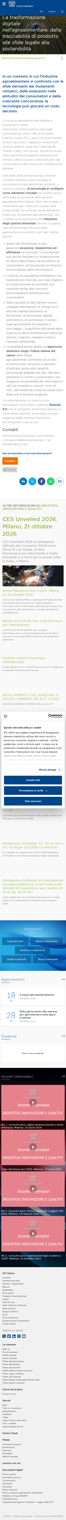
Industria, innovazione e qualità (30, 507)
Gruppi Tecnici (9, 1324)
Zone (4, 1315)
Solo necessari (33, 801)
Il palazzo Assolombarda (14, 1296)
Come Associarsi (12, 1389)
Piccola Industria (10, 1318)
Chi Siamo (8, 1273)
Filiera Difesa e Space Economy (17, 1371)
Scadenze (9, 1036)
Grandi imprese (9, 1358)
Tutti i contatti (9, 1423)
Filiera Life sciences (11, 1377)
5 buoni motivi (9, 1394)
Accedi (51, 12)
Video (5, 1417)
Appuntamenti (13, 979)
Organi (5, 1299)
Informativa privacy (11, 1477)
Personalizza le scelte (31, 790)
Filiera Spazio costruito (13, 1383)
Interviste (6, 1450)
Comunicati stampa (11, 1444)
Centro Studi (10, 1433)
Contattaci (10, 461)
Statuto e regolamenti (12, 1284)
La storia (6, 1277)
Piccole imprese (9, 1352)
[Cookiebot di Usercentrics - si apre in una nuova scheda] (48, 716)
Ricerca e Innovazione (48, 959)
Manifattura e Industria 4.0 (32, 950)
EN (41, 11)
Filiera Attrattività (10, 1364)
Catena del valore (15, 941)
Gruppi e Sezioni (10, 1311)
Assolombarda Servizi (12, 1427)
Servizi (6, 1400)
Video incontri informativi (14, 1420)
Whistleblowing (9, 1499)
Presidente (7, 1453)
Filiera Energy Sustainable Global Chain (21, 1380)
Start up (6, 1349)
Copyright (7, 1487)
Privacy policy (9, 1474)
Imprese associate (11, 1281)
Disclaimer (7, 1483)
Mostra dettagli (47, 769)
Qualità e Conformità (16, 959)
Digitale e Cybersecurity (46, 941)
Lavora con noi (11, 1463)
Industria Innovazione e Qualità (23, 58)
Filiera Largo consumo (13, 1374)
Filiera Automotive (11, 1367)
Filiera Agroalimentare (13, 1361)
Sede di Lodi (8, 1302)
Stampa (11, 469)
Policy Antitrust (9, 1490)
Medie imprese (9, 1355)
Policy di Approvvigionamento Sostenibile (22, 1493)
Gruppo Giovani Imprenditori (16, 1321)
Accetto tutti (33, 780)
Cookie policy (9, 1480)
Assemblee (7, 1290)
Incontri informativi (17, 1076)
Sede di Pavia (8, 1308)
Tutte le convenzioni (12, 1408)
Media (6, 1440)
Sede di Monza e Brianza (14, 1305)
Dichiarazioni (8, 1447)
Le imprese (9, 1344)
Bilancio (6, 1287)
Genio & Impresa (10, 1456)
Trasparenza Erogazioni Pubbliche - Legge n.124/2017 (27, 1502)
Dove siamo (8, 1293)
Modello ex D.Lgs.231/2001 (15, 1496)
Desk (4, 1405)
